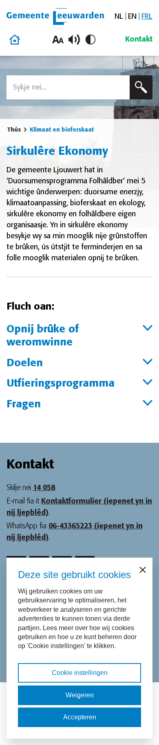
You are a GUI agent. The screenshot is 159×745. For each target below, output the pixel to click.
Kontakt (138, 39)
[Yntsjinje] (141, 87)
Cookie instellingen (80, 672)
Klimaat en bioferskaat (62, 129)
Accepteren (79, 717)
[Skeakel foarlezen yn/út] (74, 39)
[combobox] (68, 87)
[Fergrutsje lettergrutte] (58, 39)
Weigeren (80, 695)
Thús (14, 129)
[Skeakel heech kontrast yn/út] (90, 39)
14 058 (44, 487)
